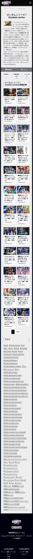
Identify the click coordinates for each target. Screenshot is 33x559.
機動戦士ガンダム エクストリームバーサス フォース (17, 510)
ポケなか (24, 480)
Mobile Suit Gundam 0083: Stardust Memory (16, 390)
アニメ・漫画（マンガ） (8, 552)
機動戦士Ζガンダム (20, 492)
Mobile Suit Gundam (10, 384)
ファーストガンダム (9, 480)
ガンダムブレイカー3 (10, 477)
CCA (24, 345)
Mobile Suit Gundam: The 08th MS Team (14, 441)
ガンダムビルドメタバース (11, 474)
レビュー (25, 69)
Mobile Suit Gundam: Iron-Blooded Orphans (15, 438)
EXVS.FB (17, 348)
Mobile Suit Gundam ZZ (10, 429)
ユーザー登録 (24, 552)
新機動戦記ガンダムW (18, 486)
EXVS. (6, 348)
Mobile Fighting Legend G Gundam (13, 375)
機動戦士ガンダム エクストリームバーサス (15, 507)
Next (17, 332)
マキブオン (19, 483)
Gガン (24, 366)
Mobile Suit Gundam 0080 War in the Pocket (15, 387)
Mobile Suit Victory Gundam (11, 450)
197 (16, 76)
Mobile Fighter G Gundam (11, 372)
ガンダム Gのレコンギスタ (11, 465)
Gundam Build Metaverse (11, 360)
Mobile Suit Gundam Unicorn (12, 423)
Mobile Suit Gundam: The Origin (12, 444)
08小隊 (6, 345)
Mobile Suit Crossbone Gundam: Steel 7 (14, 381)
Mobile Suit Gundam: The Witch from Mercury (16, 447)
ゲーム (9, 554)
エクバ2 (12, 462)
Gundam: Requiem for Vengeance (13, 366)
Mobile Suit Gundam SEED (11, 411)
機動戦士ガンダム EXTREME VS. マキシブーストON (17, 501)
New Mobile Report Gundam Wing (13, 456)
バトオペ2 (19, 477)
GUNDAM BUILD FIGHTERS (11, 357)
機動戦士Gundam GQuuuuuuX (12, 489)
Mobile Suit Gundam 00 (22, 384)
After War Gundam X (15, 345)
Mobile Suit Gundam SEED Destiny (13, 414)
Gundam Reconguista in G (11, 363)
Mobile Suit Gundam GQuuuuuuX (13, 408)
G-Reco (21, 351)
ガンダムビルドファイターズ (12, 471)
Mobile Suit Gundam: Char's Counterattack (15, 432)
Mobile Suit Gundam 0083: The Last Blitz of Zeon (17, 396)
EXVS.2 (11, 348)
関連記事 (9, 69)
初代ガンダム (8, 486)
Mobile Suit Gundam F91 (11, 405)
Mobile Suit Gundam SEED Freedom (13, 417)
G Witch (15, 351)
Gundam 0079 (8, 354)
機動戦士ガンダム (9, 495)
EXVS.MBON (24, 348)
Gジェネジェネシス (9, 369)
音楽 (8, 557)
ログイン (24, 554)
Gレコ (17, 369)
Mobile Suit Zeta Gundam (11, 453)
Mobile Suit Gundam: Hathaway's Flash (14, 435)
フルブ (18, 480)
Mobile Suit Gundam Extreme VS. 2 (13, 402)
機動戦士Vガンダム (9, 492)
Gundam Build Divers (19, 354)
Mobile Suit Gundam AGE (11, 399)
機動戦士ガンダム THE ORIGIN (12, 504)
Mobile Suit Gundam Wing (11, 426)
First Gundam (8, 351)
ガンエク (18, 462)
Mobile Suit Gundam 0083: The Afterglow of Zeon (17, 393)
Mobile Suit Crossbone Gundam (12, 378)
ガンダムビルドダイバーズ (11, 468)
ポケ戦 (6, 483)
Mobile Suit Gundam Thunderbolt (13, 420)
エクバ (6, 462)
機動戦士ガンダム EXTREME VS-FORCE (14, 498)
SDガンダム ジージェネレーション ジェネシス (16, 459)
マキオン (12, 483)
